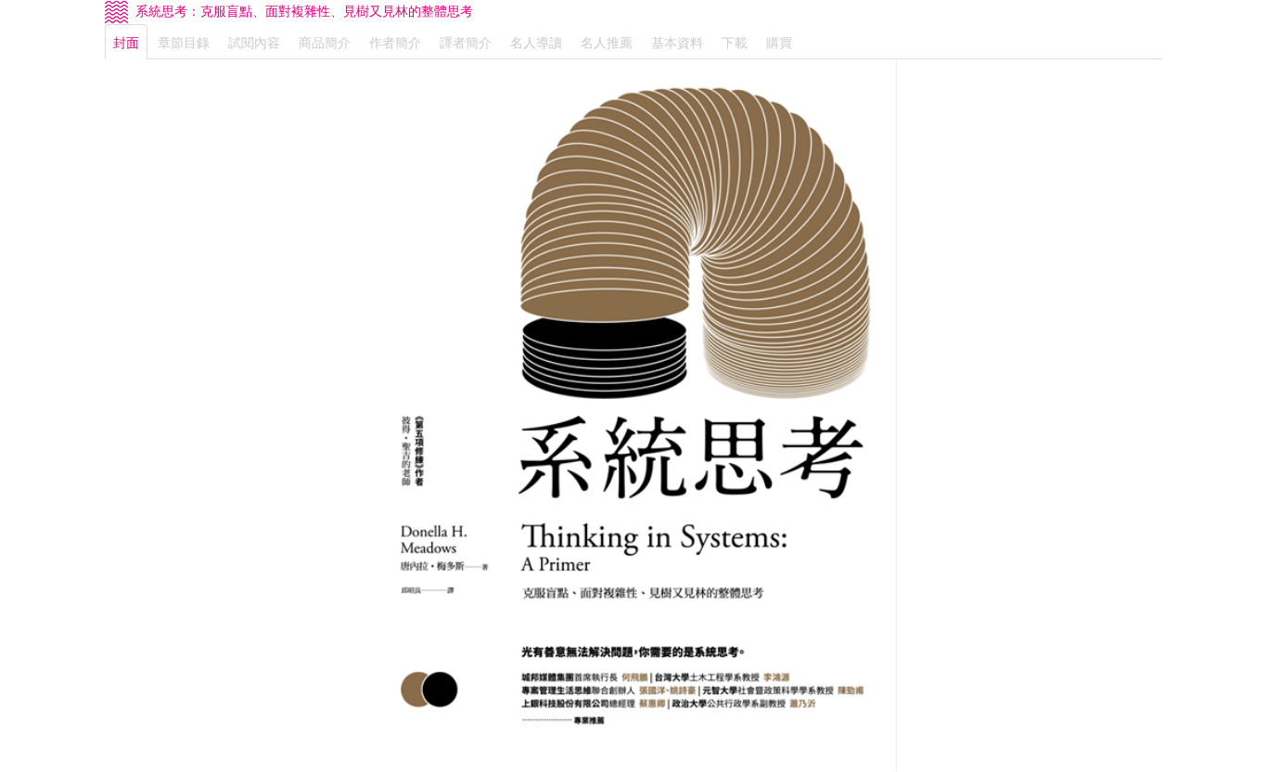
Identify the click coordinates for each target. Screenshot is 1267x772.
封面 (126, 41)
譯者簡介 (466, 41)
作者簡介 (395, 41)
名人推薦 (607, 41)
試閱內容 (254, 41)
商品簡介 (325, 41)
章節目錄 (184, 41)
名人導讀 (536, 41)
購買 (779, 41)
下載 (735, 41)
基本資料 (677, 41)
